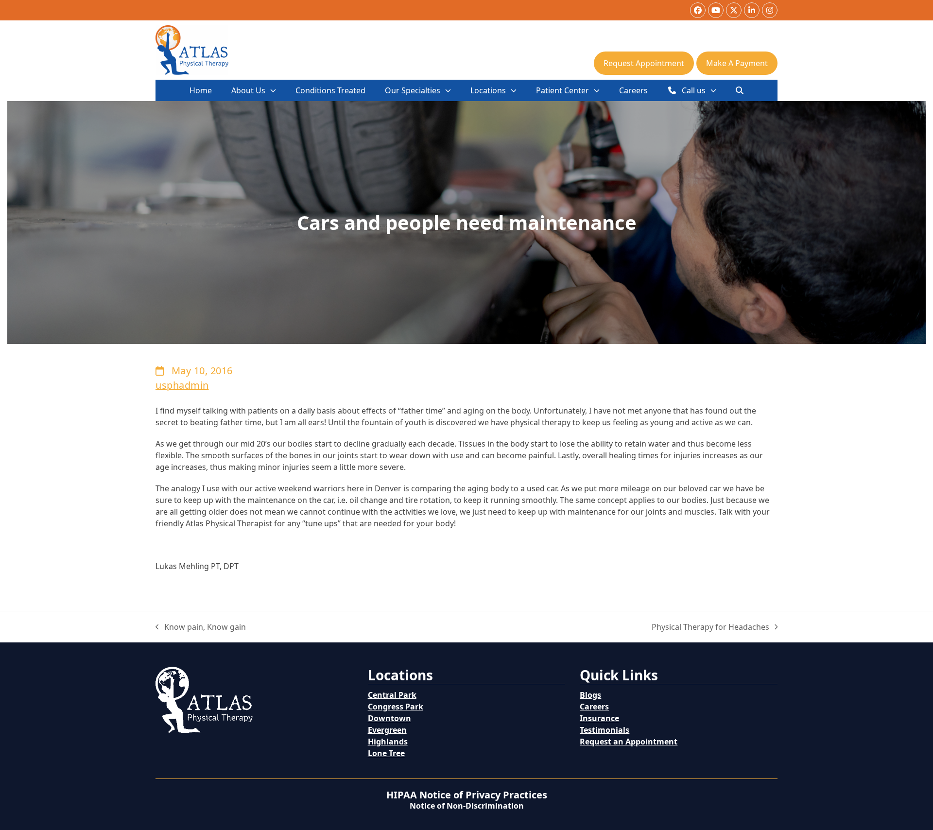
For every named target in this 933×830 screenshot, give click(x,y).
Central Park (392, 695)
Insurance (599, 718)
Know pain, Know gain (201, 627)
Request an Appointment (628, 741)
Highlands (388, 741)
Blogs (590, 695)
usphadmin (182, 385)
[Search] (739, 90)
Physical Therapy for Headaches (710, 627)
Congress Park (395, 706)
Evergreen (387, 730)
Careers (594, 706)
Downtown (389, 718)
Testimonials (604, 730)
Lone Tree (386, 753)
